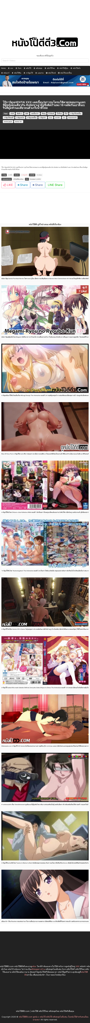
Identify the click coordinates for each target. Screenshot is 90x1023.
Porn (19, 68)
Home (3, 68)
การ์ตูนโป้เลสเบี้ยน (75, 113)
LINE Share (55, 185)
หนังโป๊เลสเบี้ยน (66, 73)
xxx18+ (57, 117)
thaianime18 (72, 117)
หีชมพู (43, 113)
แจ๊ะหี (12, 113)
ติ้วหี (66, 113)
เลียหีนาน (19, 113)
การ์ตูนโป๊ (29, 73)
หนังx (34, 966)
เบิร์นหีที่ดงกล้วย (18, 179)
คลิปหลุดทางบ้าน (38, 969)
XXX (77, 966)
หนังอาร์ (6, 73)
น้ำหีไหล (59, 113)
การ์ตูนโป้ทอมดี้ (8, 117)
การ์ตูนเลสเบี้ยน (32, 117)
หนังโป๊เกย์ (52, 73)
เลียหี (26, 113)
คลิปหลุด (39, 68)
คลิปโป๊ (28, 68)
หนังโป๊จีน (17, 73)
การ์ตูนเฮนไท (20, 117)
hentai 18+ (18, 121)
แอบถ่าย (40, 73)
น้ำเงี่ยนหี (51, 113)
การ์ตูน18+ (42, 117)
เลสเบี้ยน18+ (35, 113)
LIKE (9, 185)
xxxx (50, 117)
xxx (11, 68)
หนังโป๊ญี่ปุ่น (63, 68)
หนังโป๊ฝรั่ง (77, 68)
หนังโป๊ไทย (51, 68)
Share (23, 185)
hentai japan (8, 121)
